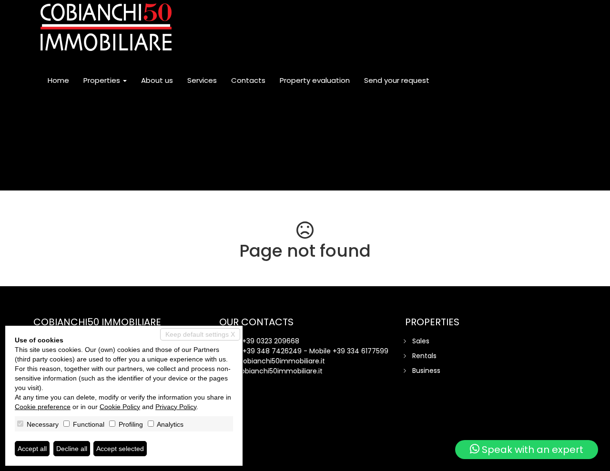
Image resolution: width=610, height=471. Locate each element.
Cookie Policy (120, 407)
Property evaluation (315, 80)
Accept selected (120, 448)
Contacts (248, 80)
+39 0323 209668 (270, 341)
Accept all (32, 448)
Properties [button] (102, 80)
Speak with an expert (531, 449)
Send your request (396, 80)
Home (58, 80)
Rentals (424, 356)
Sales (420, 341)
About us (157, 80)
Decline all (71, 448)
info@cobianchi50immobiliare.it (272, 361)
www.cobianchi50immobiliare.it (271, 371)
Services (202, 80)
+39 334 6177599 (360, 351)
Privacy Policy (175, 407)
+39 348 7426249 (272, 351)
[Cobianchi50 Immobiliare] (106, 27)
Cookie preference (43, 407)
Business (426, 370)
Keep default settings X (200, 334)
